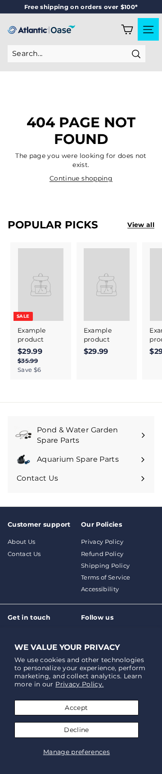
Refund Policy (102, 553)
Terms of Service (105, 577)
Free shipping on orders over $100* (81, 6)
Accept (76, 708)
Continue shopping (81, 178)
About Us (22, 541)
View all (140, 225)
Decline (76, 730)
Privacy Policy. (79, 684)
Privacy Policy (102, 541)
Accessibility (100, 589)
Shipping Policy (105, 565)
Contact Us (24, 553)
